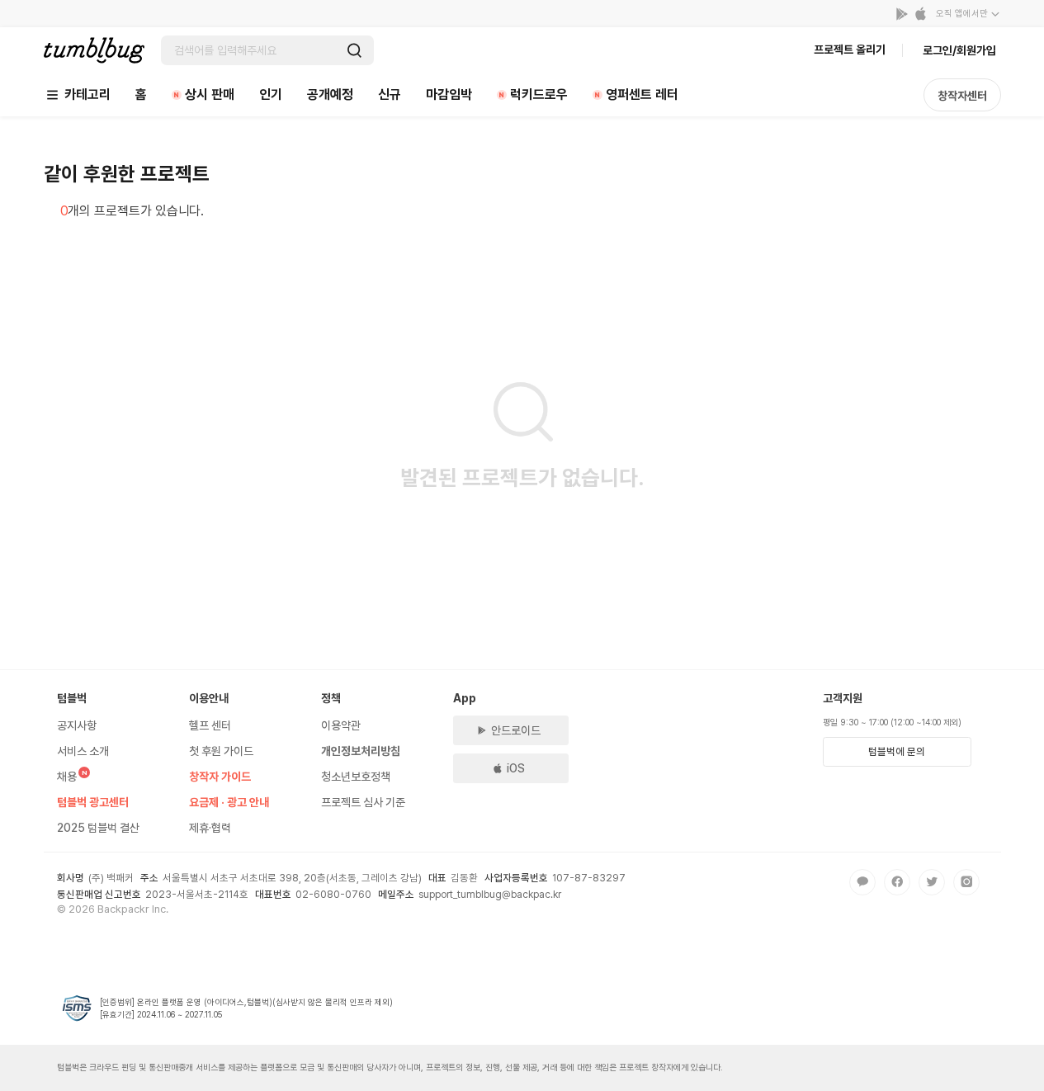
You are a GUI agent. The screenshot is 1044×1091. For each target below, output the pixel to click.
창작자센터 (962, 95)
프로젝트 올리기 (850, 49)
